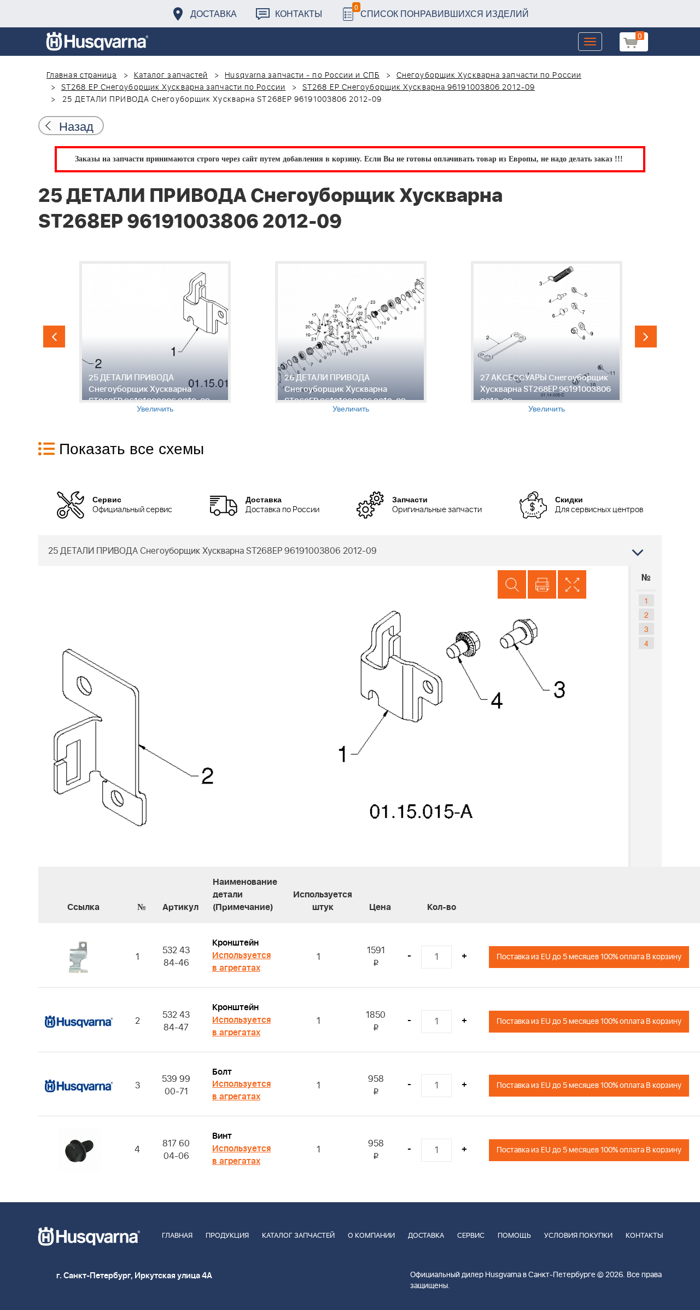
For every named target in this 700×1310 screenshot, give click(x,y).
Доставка (213, 13)
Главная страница (81, 75)
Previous (54, 336)
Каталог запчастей (171, 75)
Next (646, 336)
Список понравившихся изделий (441, 10)
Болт (222, 1072)
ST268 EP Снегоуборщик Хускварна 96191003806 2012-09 (418, 87)
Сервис (471, 1236)
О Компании (371, 1236)
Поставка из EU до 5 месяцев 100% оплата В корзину (589, 957)
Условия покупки (578, 1236)
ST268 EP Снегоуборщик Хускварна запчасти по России (173, 87)
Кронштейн (235, 942)
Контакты (298, 13)
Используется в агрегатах (241, 962)
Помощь (514, 1236)
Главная (177, 1236)
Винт (222, 1136)
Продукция (227, 1236)
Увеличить (155, 408)
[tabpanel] (155, 337)
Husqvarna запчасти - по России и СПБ (302, 75)
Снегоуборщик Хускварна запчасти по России (488, 75)
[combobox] (350, 550)
